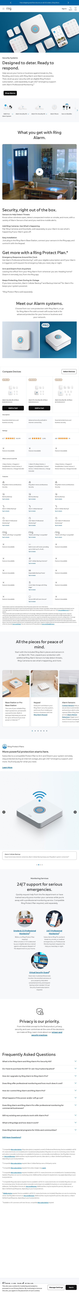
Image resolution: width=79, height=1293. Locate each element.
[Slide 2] (38, 864)
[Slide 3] (40, 864)
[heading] (39, 1061)
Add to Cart (13, 408)
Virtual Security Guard (39, 972)
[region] (39, 172)
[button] (77, 110)
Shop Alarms (10, 93)
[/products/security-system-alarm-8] (13, 398)
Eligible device (7, 1193)
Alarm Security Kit (21, 114)
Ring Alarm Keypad (40, 715)
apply (44, 1168)
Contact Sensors (68, 705)
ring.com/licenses (9, 1156)
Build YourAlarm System (6, 115)
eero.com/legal (17, 624)
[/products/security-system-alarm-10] (66, 398)
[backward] (3, 812)
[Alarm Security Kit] (22, 107)
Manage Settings (56, 1287)
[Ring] (8, 8)
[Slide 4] (42, 864)
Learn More (7, 767)
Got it (71, 1287)
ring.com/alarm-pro (63, 610)
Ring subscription (16, 1149)
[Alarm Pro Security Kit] (39, 107)
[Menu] (3, 9)
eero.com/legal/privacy (48, 624)
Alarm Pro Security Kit (38, 114)
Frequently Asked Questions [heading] (29, 1054)
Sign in (64, 9)
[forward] (75, 812)
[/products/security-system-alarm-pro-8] (39, 398)
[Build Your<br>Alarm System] (7, 107)
